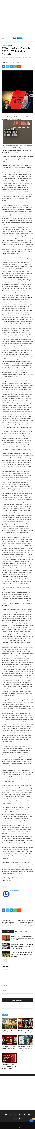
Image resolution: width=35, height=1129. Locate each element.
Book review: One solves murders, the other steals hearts (9, 1048)
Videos (14, 42)
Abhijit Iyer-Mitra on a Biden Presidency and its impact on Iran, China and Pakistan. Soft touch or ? (25, 923)
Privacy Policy (8, 1124)
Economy (4, 948)
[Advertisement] (17, 18)
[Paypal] (19, 1114)
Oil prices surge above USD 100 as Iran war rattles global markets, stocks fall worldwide (22, 938)
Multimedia (9, 42)
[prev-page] (3, 960)
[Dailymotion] (6, 1114)
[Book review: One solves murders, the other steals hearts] (9, 1040)
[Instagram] (15, 1114)
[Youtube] (19, 1118)
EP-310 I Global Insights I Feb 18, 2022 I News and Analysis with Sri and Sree (22, 954)
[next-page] (5, 960)
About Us (21, 1124)
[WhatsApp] (15, 66)
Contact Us (27, 1124)
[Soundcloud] (24, 1114)
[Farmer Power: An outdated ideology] (9, 1023)
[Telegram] (11, 66)
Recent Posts (11, 887)
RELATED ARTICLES (8, 931)
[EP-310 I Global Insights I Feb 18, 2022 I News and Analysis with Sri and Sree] (6, 954)
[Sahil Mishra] (6, 894)
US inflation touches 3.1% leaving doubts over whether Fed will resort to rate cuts (22, 946)
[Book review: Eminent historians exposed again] (25, 1023)
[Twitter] (7, 66)
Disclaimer (15, 1124)
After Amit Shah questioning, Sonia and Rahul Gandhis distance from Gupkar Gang (8, 923)
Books (3, 1028)
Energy (3, 940)
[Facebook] (3, 66)
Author (4, 887)
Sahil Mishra (6, 62)
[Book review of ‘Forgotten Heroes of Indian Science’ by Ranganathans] (25, 1040)
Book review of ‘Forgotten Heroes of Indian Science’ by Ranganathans (25, 1048)
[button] (3, 38)
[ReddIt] (19, 66)
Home (3, 42)
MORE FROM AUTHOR (21, 931)
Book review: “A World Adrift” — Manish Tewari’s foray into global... (9, 1066)
